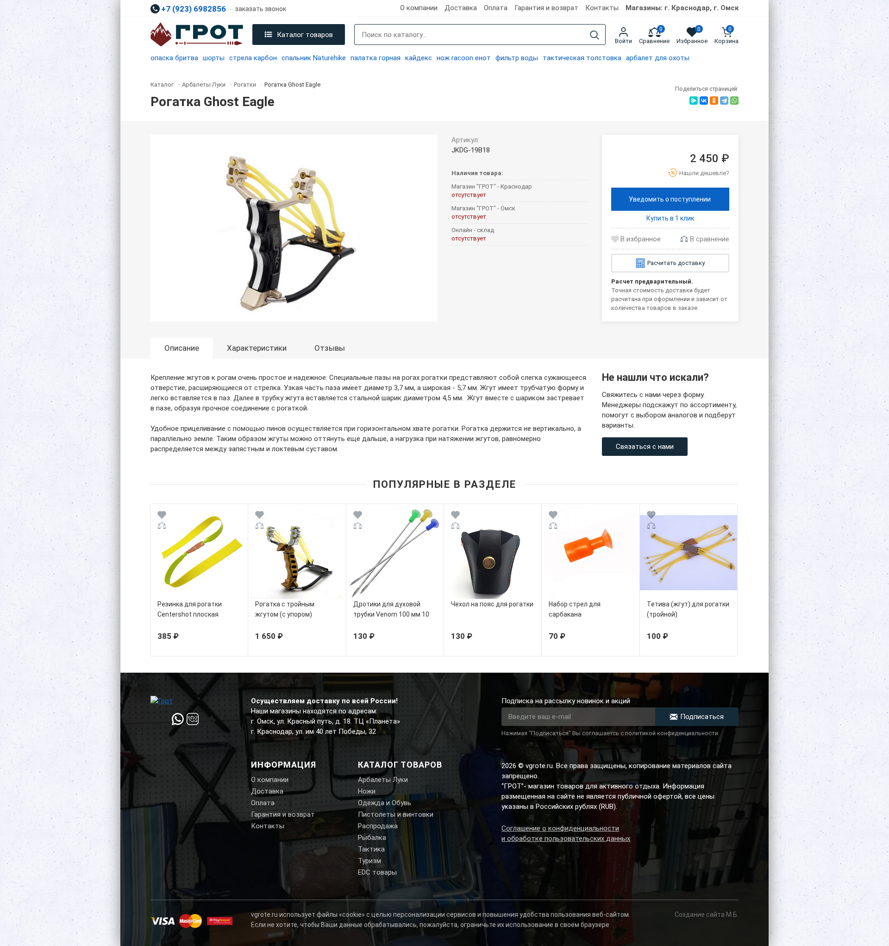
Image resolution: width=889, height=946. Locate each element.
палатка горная (376, 58)
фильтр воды (516, 58)
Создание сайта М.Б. (707, 914)
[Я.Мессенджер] (693, 100)
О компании (419, 8)
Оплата (495, 8)
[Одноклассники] (714, 100)
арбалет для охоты (657, 58)
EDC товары (377, 872)
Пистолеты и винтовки (395, 814)
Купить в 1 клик (670, 218)
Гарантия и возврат (546, 8)
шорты (214, 58)
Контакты (602, 8)
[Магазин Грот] (196, 34)
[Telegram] (724, 100)
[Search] (594, 35)
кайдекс (418, 58)
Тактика (371, 849)
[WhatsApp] (734, 100)
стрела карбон (253, 58)
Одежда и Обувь (384, 803)
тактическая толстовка (582, 58)
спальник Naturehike (314, 58)
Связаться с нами (645, 446)
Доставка (460, 8)
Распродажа (378, 826)
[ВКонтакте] (704, 100)
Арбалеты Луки (383, 780)
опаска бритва (174, 58)
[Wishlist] (161, 516)
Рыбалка (372, 837)
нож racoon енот (464, 58)
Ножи (367, 791)
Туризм (369, 861)
